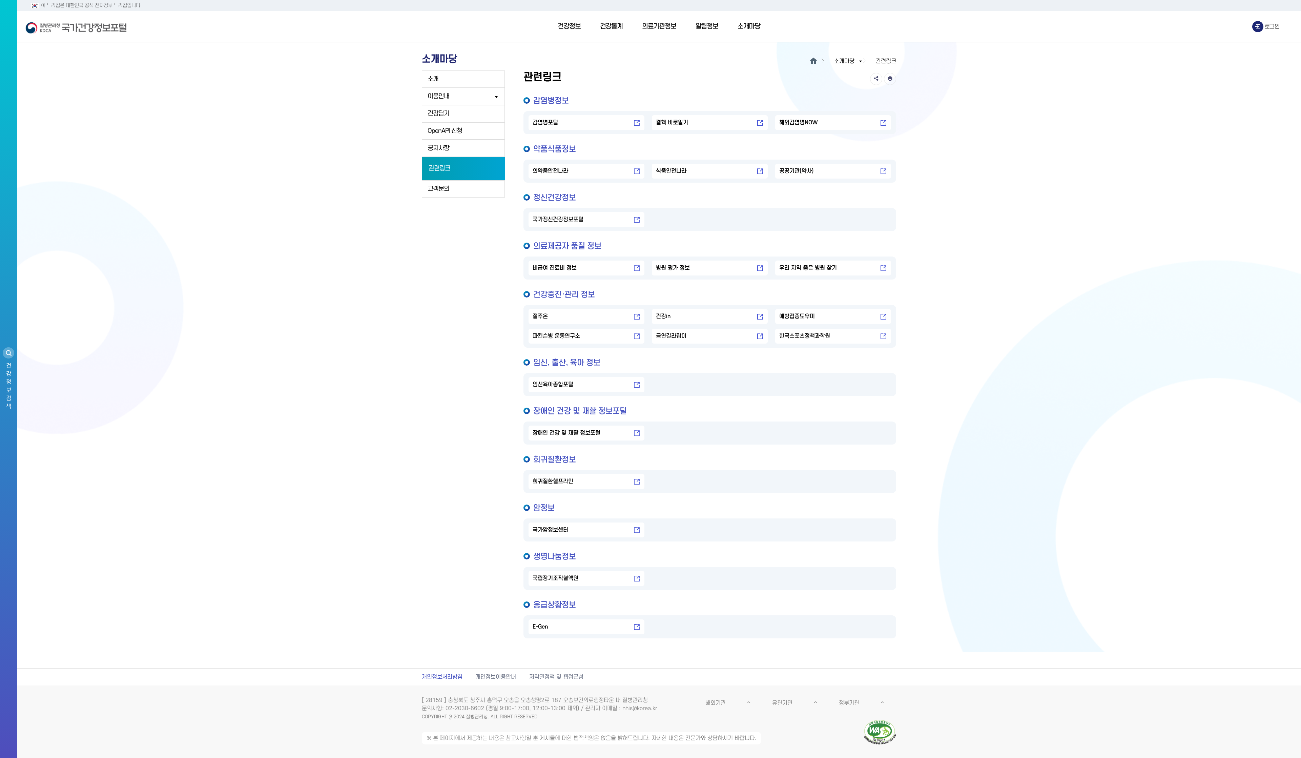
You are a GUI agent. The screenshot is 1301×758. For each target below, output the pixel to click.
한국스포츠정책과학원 (804, 336)
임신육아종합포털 (553, 385)
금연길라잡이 (671, 336)
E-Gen (540, 627)
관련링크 (439, 168)
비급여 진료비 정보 (555, 268)
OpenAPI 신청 (445, 131)
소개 (433, 79)
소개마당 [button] (844, 61)
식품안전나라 (671, 171)
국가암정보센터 (550, 530)
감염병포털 (545, 123)
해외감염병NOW (798, 123)
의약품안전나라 (550, 171)
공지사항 (438, 148)
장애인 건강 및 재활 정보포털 (566, 433)
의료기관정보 (659, 26)
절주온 (540, 316)
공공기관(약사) (796, 171)
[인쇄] (890, 79)
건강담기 (438, 113)
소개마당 (749, 26)
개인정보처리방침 (442, 677)
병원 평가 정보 (673, 268)
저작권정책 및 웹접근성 (556, 677)
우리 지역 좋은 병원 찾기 (808, 268)
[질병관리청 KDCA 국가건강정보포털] (76, 27)
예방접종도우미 (797, 316)
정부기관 (849, 703)
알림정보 (707, 26)
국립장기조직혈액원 (555, 578)
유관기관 (782, 703)
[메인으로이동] (813, 61)
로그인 (1272, 27)
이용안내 (438, 96)
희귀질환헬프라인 (553, 481)
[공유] (876, 79)
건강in (663, 316)
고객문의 (438, 188)
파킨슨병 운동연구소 (556, 336)
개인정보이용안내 (495, 677)
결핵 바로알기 (672, 123)
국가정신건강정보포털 (558, 220)
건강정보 (569, 26)
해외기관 (715, 703)
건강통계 (611, 26)
